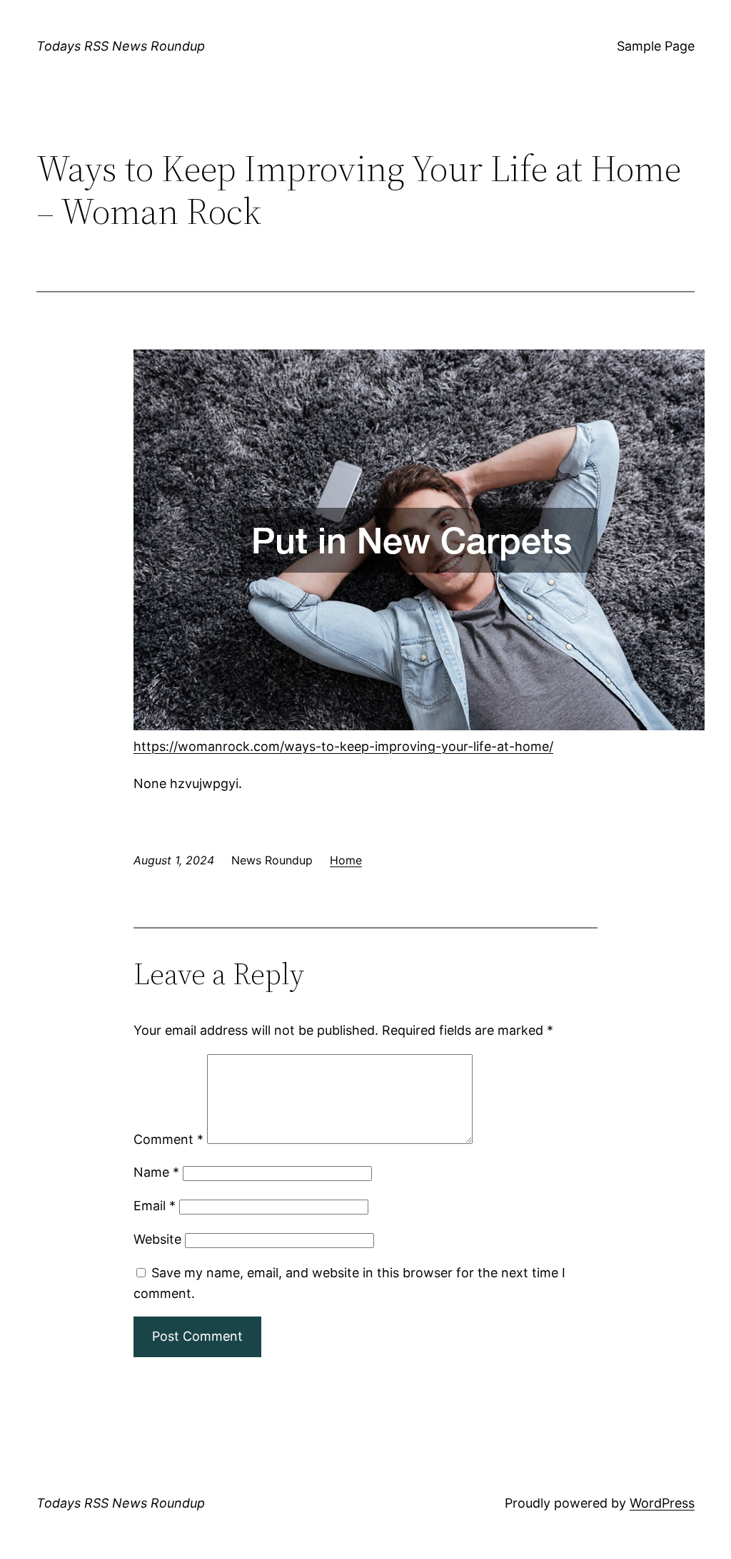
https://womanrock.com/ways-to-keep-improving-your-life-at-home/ (343, 746)
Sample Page (656, 46)
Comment (168, 1139)
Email (154, 1205)
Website (157, 1239)
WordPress (662, 1503)
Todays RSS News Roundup (120, 46)
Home (346, 860)
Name (156, 1172)
